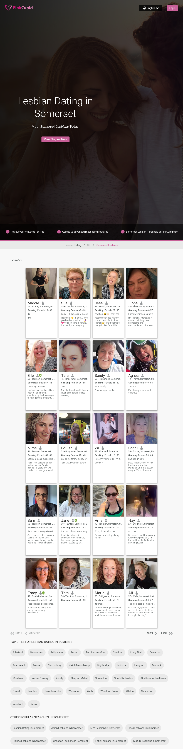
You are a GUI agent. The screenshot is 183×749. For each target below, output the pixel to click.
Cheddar (118, 652)
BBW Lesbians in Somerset (105, 728)
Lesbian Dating (73, 245)
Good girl (99, 462)
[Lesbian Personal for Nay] (141, 501)
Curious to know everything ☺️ (74, 531)
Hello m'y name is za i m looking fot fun (108, 459)
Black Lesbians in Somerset (143, 728)
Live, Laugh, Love (136, 459)
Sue (64, 303)
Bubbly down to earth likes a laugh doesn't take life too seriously (74, 393)
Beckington (36, 652)
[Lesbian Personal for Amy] (108, 501)
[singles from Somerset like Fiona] (141, 283)
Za (97, 448)
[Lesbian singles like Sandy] (108, 356)
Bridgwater (57, 652)
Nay (131, 520)
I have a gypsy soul (36, 386)
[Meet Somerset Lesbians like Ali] (141, 573)
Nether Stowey (40, 678)
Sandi (133, 448)
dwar (30, 318)
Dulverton (155, 652)
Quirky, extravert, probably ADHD (107, 536)
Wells (90, 691)
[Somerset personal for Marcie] (41, 283)
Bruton (74, 652)
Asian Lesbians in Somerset (67, 728)
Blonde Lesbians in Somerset (29, 740)
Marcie (33, 303)
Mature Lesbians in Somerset (149, 740)
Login (172, 8)
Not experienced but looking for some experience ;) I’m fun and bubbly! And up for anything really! (141, 539)
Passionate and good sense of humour (41, 604)
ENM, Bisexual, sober (105, 531)
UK (88, 245)
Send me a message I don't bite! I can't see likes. (41, 531)
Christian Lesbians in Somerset (70, 740)
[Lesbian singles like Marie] (108, 573)
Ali (130, 593)
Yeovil (34, 704)
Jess (99, 303)
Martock (156, 665)
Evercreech (19, 665)
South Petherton (123, 678)
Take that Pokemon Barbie (73, 462)
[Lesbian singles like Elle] (41, 356)
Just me (132, 386)
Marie (99, 593)
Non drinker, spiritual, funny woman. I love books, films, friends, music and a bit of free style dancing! (141, 611)
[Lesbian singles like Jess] (108, 283)
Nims (32, 448)
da (29, 314)
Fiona (133, 303)
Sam (31, 520)
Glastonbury (54, 665)
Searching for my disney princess (74, 459)
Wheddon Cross (109, 691)
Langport (139, 665)
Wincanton (147, 691)
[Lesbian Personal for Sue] (74, 283)
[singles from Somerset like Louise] (74, 428)
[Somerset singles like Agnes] (141, 356)
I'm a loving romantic (105, 390)
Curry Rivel (136, 652)
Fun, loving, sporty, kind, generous (139, 391)
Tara (65, 375)
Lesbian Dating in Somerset (28, 728)
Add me (132, 531)
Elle (31, 375)
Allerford (18, 652)
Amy (98, 520)
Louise (66, 448)
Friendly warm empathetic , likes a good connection (142, 314)
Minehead (18, 678)
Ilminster (122, 665)
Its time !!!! (100, 604)
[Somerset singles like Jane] (74, 501)
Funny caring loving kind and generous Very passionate (39, 610)
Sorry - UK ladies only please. (74, 314)
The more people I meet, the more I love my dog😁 (142, 604)
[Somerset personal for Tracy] (41, 573)
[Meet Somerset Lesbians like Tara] (74, 573)
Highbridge (103, 665)
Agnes (133, 375)
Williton (130, 691)
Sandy (100, 375)
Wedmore (74, 691)
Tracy (32, 593)
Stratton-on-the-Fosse (153, 678)
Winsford (18, 704)
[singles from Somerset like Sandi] (141, 428)
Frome (36, 665)
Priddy (59, 678)
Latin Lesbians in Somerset (110, 740)
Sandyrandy (100, 386)
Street (16, 691)
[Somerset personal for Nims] (41, 428)
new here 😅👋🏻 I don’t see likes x (108, 314)
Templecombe (52, 691)
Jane (65, 520)
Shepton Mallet (79, 678)
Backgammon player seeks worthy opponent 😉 (41, 459)
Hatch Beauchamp (79, 665)
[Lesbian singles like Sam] (41, 501)
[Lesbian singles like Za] (108, 428)
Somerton (101, 678)
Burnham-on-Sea (95, 652)
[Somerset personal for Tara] (74, 356)
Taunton (32, 691)
